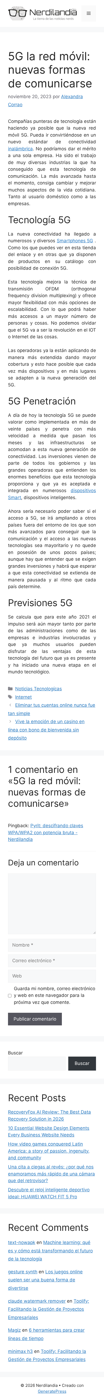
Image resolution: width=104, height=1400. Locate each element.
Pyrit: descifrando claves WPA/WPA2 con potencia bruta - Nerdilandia (45, 832)
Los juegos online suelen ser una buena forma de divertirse (45, 1280)
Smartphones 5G (75, 240)
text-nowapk (21, 1242)
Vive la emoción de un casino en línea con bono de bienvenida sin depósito (46, 730)
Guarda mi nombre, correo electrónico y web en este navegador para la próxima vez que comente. (54, 995)
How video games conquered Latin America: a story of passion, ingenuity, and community (49, 1150)
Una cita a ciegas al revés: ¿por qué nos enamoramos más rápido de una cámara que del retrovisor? (51, 1173)
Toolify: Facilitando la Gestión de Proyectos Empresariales (48, 1309)
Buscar (15, 1053)
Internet (23, 697)
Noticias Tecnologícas (38, 688)
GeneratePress (52, 1391)
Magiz (14, 1330)
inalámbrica (20, 148)
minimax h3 (20, 1351)
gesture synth (22, 1271)
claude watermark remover (37, 1301)
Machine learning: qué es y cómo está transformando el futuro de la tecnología (50, 1251)
